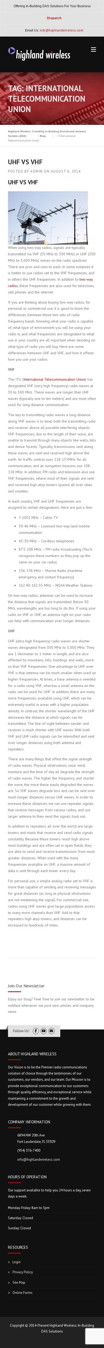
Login (17, 1262)
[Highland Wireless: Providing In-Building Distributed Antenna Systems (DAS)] (39, 53)
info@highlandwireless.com (38, 1159)
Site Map (19, 1282)
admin (36, 171)
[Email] (51, 1031)
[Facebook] (36, 1031)
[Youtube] (44, 1031)
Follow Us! (21, 1031)
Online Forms (23, 1292)
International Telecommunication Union (54, 379)
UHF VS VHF (25, 162)
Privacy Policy (23, 1272)
